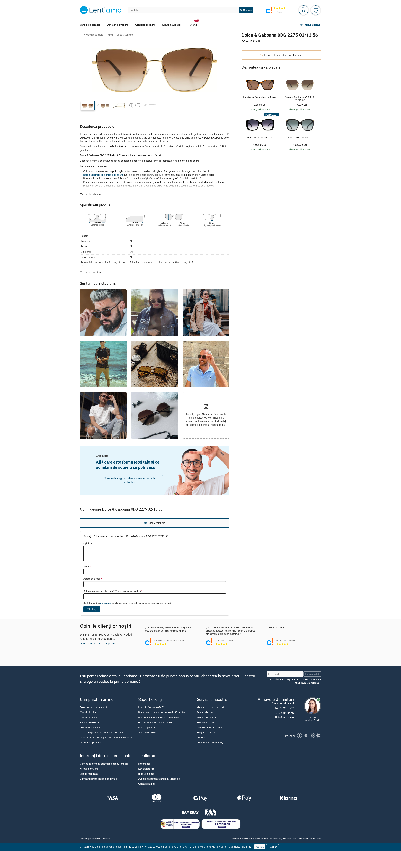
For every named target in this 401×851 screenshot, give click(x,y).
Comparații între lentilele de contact (98, 778)
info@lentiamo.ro (285, 717)
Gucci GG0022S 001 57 (300, 137)
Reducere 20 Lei (205, 722)
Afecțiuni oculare (89, 768)
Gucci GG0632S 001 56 (260, 137)
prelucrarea (105, 602)
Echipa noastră (146, 768)
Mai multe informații (240, 846)
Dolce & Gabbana (125, 34)
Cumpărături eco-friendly (210, 742)
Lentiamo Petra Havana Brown (260, 97)
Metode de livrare (89, 717)
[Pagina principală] (81, 35)
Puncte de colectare (90, 722)
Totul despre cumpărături (93, 707)
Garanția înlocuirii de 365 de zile (155, 722)
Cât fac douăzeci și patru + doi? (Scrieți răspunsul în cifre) (112, 591)
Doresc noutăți (312, 673)
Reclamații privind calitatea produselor (158, 717)
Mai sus (106, 838)
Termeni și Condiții (90, 727)
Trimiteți (91, 609)
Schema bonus (205, 712)
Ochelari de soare (94, 34)
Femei (110, 34)
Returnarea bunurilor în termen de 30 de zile (161, 712)
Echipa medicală (89, 773)
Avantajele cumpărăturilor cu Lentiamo (159, 778)
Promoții (201, 737)
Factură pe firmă (147, 727)
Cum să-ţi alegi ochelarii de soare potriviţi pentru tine (129, 480)
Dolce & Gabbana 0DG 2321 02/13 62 (299, 99)
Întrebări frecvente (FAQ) (151, 707)
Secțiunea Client (147, 732)
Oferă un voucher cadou (210, 727)
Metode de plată (88, 712)
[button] (88, 105)
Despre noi (144, 763)
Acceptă (260, 846)
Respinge (272, 846)
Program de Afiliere (207, 732)
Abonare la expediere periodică (213, 707)
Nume (87, 566)
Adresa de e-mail (92, 578)
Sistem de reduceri (207, 717)
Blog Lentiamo (146, 773)
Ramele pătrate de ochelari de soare (103, 175)
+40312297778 (286, 713)
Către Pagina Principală (90, 838)
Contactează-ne (146, 783)
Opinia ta (88, 543)
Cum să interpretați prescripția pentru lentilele (104, 763)
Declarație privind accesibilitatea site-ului (101, 732)
